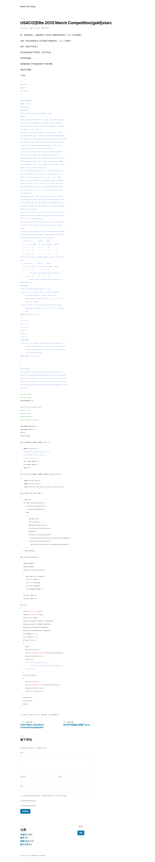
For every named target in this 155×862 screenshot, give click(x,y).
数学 (22, 838)
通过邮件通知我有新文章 (29, 806)
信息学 (45, 714)
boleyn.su (25, 28)
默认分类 (24, 844)
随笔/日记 (24, 841)
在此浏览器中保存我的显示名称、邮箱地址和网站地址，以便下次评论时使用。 (45, 796)
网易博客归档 (55, 714)
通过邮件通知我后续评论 (29, 801)
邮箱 (60, 776)
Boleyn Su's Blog (27, 6)
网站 (21, 786)
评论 (22, 752)
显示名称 (23, 776)
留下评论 (46, 28)
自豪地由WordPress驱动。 (38, 855)
